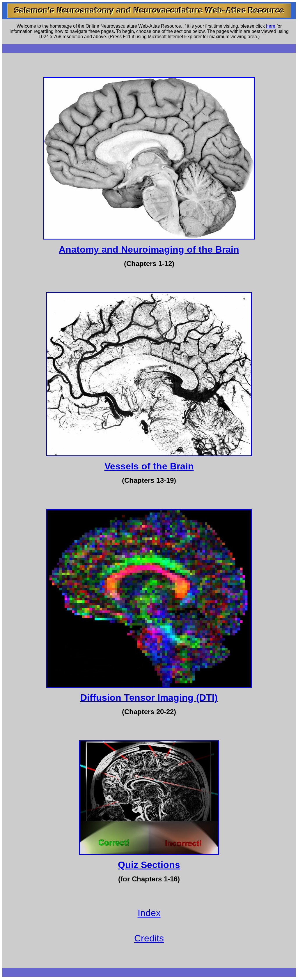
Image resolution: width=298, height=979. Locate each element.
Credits (149, 938)
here (270, 26)
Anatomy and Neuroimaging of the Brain (149, 249)
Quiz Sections (149, 865)
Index (149, 913)
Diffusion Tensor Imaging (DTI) (149, 697)
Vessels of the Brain (149, 466)
